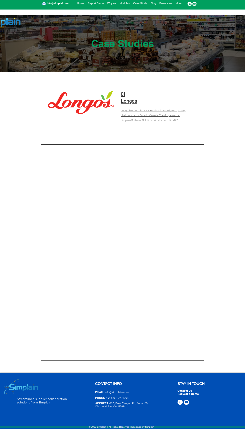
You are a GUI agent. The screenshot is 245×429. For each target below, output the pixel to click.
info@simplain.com (117, 392)
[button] (140, 3)
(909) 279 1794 (120, 397)
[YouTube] (194, 4)
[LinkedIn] (190, 4)
